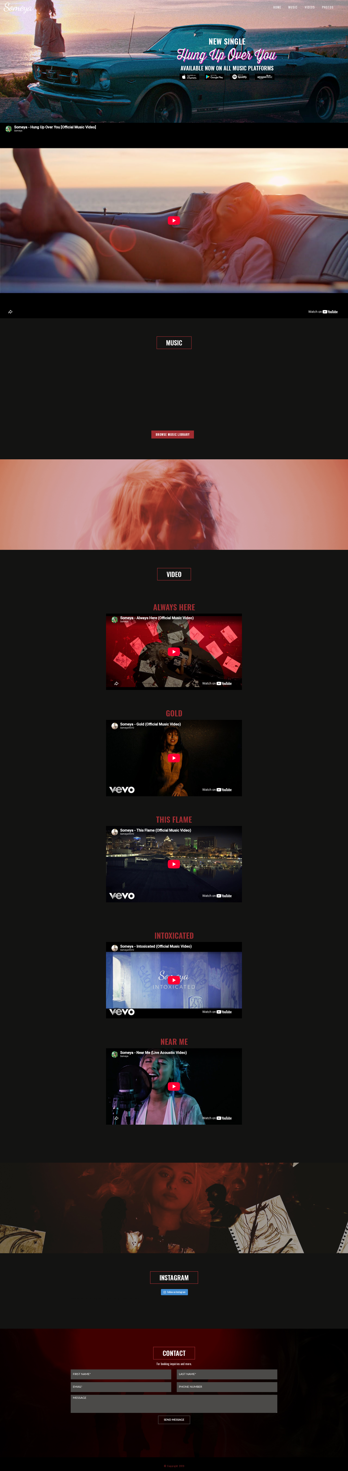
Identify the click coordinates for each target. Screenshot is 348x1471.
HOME (277, 7)
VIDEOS (310, 7)
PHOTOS (328, 7)
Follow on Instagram (176, 1292)
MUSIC (292, 7)
